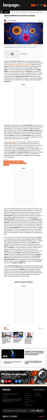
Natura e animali (24, 12)
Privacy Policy (27, 397)
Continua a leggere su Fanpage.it (23, 282)
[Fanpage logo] (10, 5)
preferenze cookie (28, 405)
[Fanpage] (6, 390)
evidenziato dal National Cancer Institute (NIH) (21, 64)
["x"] (13, 381)
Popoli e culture (32, 12)
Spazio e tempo (40, 12)
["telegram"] (19, 381)
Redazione (27, 403)
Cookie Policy (27, 399)
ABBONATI (33, 5)
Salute (13, 12)
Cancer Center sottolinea (11, 142)
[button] (42, 21)
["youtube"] (9, 381)
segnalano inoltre (33, 249)
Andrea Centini (13, 20)
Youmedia (26, 393)
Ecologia (18, 12)
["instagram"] (6, 381)
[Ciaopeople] (42, 416)
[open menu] (1, 12)
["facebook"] (16, 381)
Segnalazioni (27, 395)
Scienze (6, 12)
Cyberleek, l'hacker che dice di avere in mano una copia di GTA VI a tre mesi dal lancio (34, 353)
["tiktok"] (2, 381)
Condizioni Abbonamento (29, 401)
